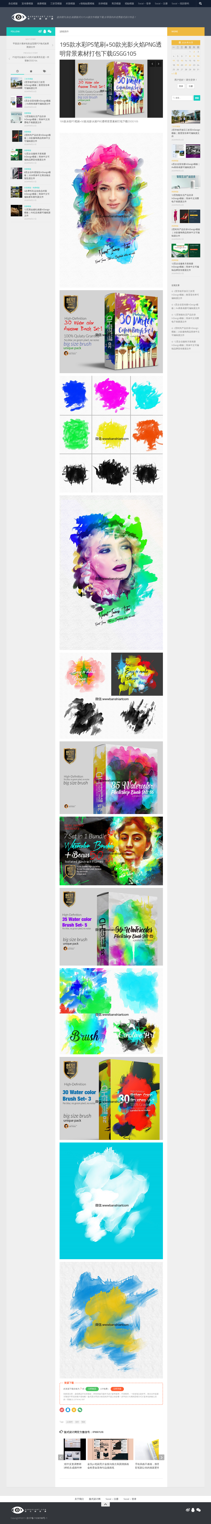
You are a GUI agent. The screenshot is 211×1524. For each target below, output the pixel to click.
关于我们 (79, 1503)
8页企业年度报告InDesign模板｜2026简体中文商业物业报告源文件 (37, 175)
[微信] (80, 1414)
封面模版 (70, 3)
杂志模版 (13, 3)
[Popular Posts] (30, 71)
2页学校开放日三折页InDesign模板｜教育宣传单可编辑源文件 (37, 85)
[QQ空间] (74, 1414)
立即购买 (92, 1393)
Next (158, 64)
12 (124, 120)
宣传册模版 (27, 3)
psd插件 (70, 1426)
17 (198, 60)
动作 (77, 1426)
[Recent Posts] (17, 71)
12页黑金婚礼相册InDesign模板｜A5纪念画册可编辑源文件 (37, 212)
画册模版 (41, 3)
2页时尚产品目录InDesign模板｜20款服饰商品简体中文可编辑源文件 (37, 138)
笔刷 (83, 1426)
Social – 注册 (161, 3)
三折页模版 (56, 3)
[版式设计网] (40, 31)
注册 (191, 86)
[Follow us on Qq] (44, 31)
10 (119, 120)
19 (178, 65)
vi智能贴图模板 (86, 3)
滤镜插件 (64, 31)
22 (190, 65)
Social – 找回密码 (180, 3)
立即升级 (117, 1393)
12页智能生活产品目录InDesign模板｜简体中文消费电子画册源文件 (37, 119)
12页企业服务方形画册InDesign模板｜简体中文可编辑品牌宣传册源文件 (37, 156)
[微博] (62, 1414)
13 (182, 60)
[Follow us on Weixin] (49, 31)
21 (186, 65)
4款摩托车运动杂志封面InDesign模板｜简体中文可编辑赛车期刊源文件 (37, 194)
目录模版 (103, 3)
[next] (161, 1462)
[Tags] (44, 71)
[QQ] (68, 1414)
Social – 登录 (144, 3)
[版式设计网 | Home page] (32, 17)
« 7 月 (174, 73)
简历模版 (116, 3)
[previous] (61, 1462)
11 (121, 120)
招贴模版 (129, 3)
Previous (152, 64)
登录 (181, 86)
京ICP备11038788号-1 (36, 1522)
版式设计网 (94, 1503)
